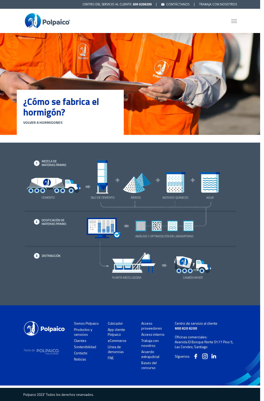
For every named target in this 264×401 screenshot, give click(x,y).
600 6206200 (142, 4)
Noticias (80, 359)
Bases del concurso (149, 365)
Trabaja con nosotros (150, 343)
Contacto (80, 353)
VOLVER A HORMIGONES (42, 122)
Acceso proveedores (151, 326)
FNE (111, 357)
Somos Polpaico (86, 323)
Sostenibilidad (85, 346)
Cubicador (115, 323)
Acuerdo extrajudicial (150, 354)
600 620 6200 (186, 328)
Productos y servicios (83, 332)
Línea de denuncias (116, 349)
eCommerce (117, 340)
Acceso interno (152, 334)
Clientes (80, 340)
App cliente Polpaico (116, 332)
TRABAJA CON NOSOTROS (218, 4)
